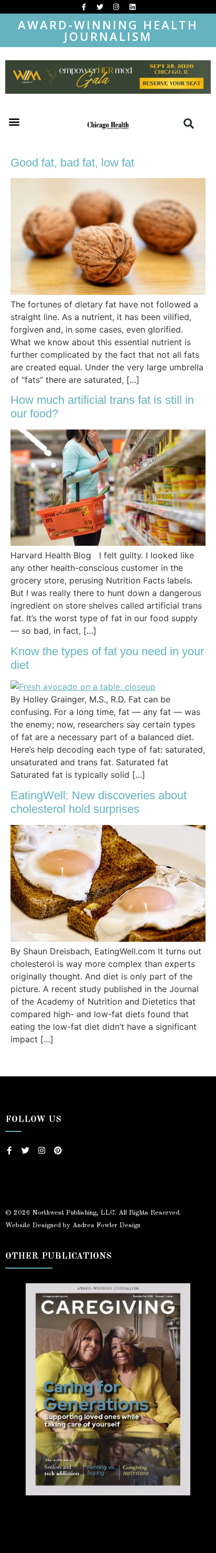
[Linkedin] (132, 7)
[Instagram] (116, 7)
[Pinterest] (58, 1150)
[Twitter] (100, 7)
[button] (14, 121)
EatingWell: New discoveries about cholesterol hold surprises (98, 802)
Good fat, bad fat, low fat (72, 162)
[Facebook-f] (84, 7)
